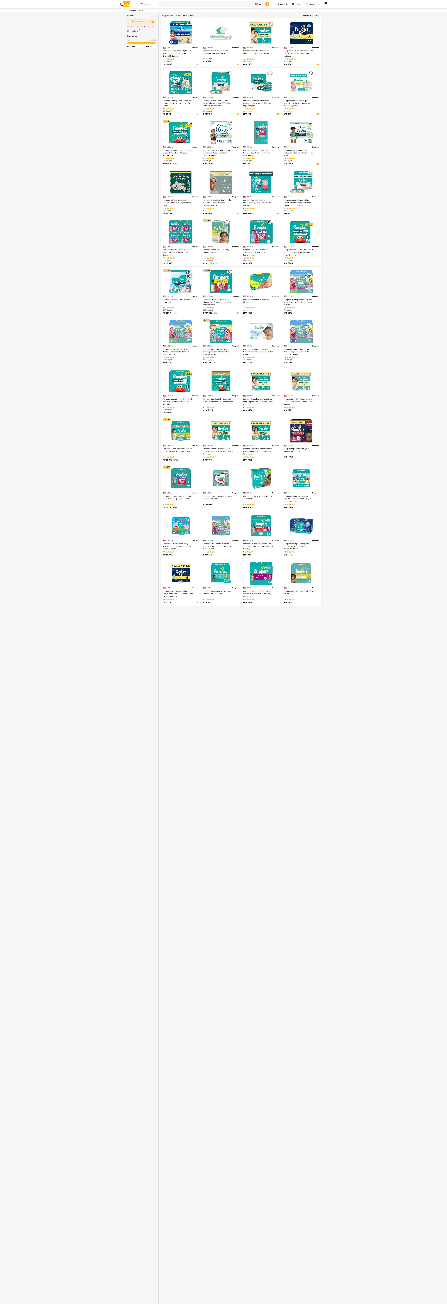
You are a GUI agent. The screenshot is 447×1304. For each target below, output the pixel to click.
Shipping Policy (133, 31)
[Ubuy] (125, 4)
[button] (281, 4)
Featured (315, 15)
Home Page (131, 10)
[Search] (267, 4)
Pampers (195, 48)
